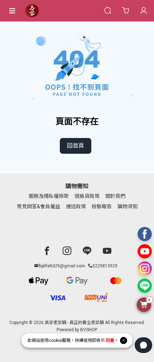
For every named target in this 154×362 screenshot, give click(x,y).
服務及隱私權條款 (49, 196)
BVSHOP (88, 329)
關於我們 (115, 196)
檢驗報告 (102, 206)
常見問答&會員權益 (38, 206)
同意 (110, 340)
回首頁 (75, 145)
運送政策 (76, 206)
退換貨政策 (87, 196)
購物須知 (127, 206)
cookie (55, 340)
